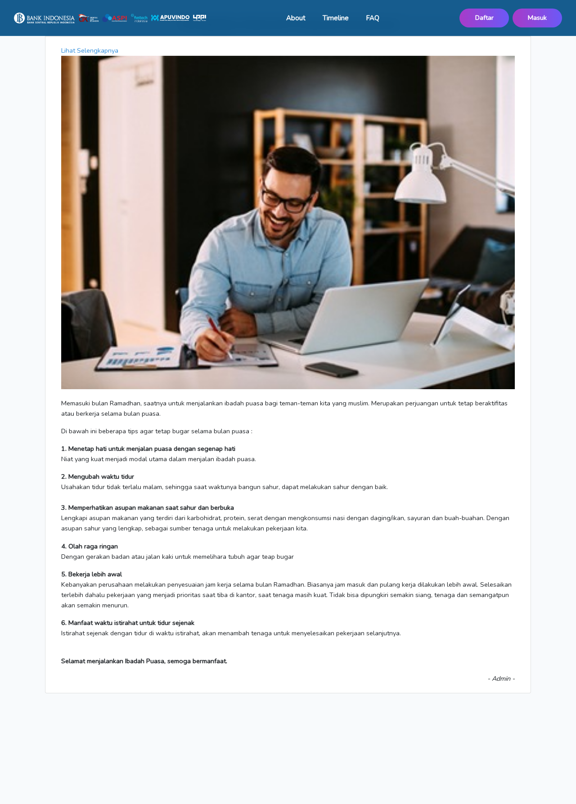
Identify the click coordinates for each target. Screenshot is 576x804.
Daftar (484, 17)
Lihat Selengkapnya (89, 50)
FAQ (372, 17)
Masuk (537, 17)
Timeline (336, 17)
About (296, 17)
